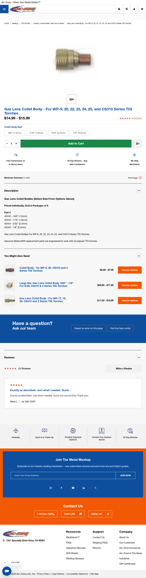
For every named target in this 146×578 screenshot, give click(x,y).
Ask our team (24, 328)
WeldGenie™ (73, 537)
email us (96, 514)
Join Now (125, 475)
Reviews (138, 118)
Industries (124, 558)
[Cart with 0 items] (142, 9)
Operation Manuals (76, 547)
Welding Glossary (75, 558)
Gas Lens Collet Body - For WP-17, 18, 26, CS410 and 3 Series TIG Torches (43, 300)
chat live (69, 514)
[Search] (119, 9)
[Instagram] (50, 488)
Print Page (133, 178)
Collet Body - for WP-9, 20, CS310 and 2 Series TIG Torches (44, 269)
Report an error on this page (88, 328)
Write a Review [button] (124, 368)
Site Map (95, 574)
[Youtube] (73, 488)
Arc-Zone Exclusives (129, 547)
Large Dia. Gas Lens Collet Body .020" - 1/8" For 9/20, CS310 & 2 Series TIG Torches (46, 284)
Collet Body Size (13, 127)
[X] (95, 488)
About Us (124, 537)
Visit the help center (120, 328)
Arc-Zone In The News (130, 553)
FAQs (68, 542)
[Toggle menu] (4, 9)
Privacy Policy (43, 574)
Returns (97, 547)
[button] (15, 431)
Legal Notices (58, 574)
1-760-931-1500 (44, 514)
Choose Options (130, 270)
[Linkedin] (84, 488)
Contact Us (98, 537)
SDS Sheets (72, 553)
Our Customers (127, 542)
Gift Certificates (127, 563)
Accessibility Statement (77, 574)
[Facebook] (61, 488)
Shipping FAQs (100, 542)
